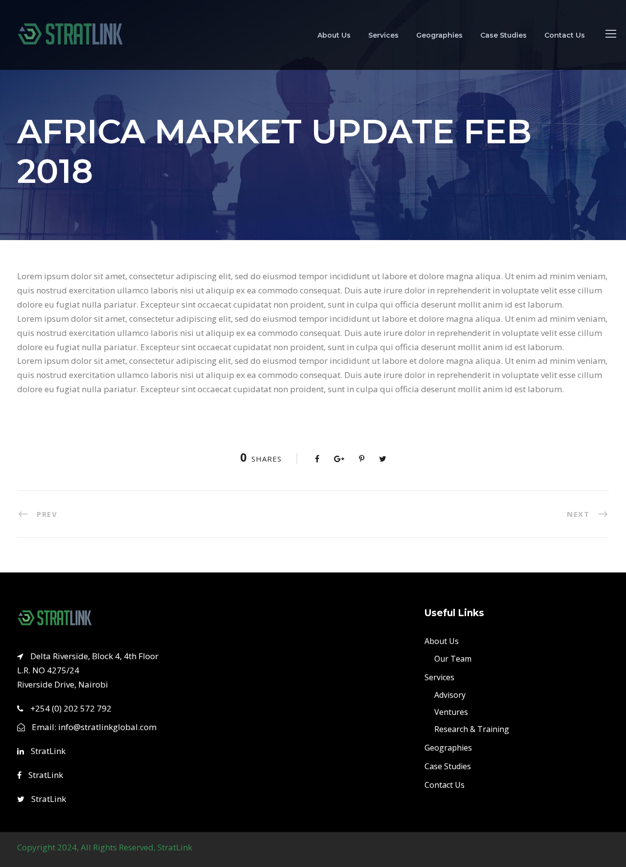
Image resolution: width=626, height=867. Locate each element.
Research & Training (471, 728)
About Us (334, 35)
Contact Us (564, 35)
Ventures (451, 711)
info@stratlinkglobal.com (107, 727)
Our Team (452, 658)
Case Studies (503, 35)
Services (383, 35)
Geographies (439, 35)
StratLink (47, 750)
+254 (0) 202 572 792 (71, 707)
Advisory (450, 694)
